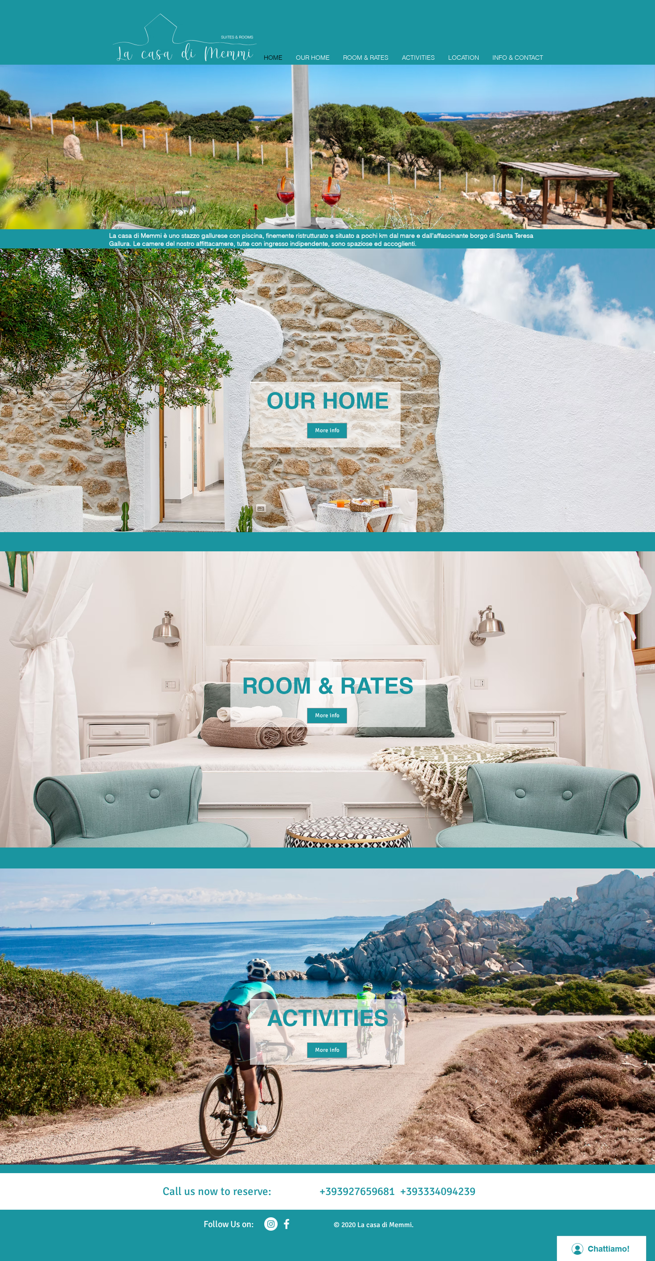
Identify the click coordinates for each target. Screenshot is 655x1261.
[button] (327, 147)
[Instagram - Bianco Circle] (271, 1224)
